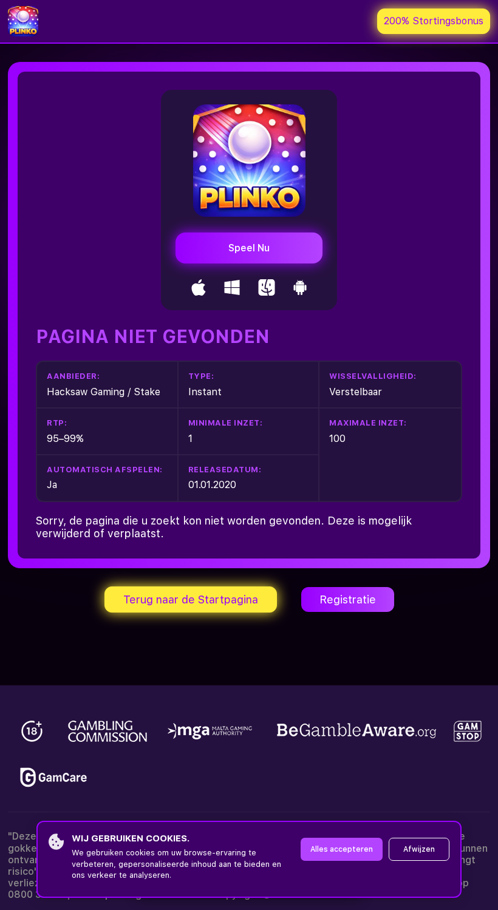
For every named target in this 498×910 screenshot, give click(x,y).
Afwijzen (419, 849)
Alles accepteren (341, 849)
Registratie (347, 599)
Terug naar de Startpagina (190, 599)
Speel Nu (249, 248)
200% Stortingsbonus (433, 21)
